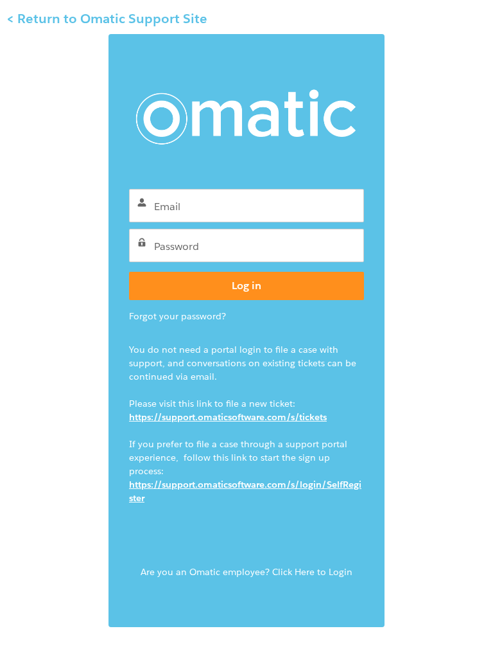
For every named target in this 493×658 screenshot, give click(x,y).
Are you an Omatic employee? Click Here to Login (246, 572)
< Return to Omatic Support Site (106, 18)
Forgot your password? (177, 316)
